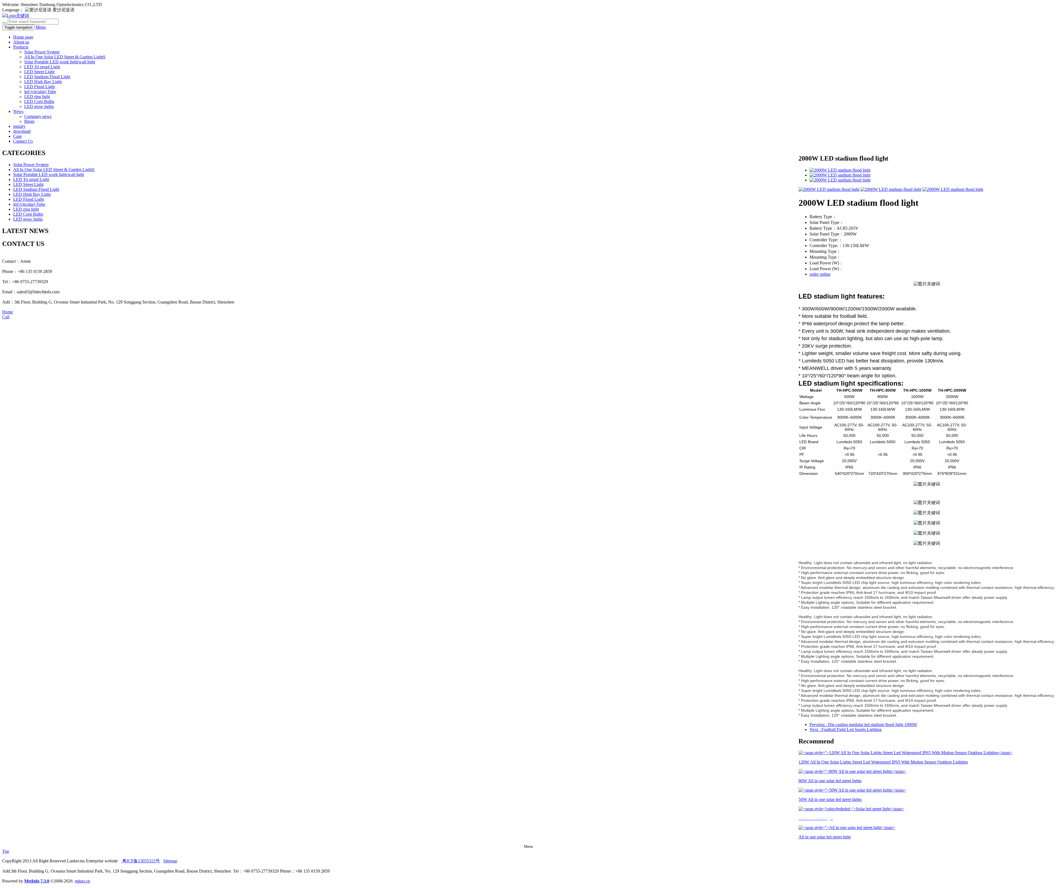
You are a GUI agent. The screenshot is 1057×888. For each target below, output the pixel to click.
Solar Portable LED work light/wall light (59, 61)
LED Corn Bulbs (39, 101)
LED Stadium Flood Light (47, 76)
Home (7, 312)
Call (5, 317)
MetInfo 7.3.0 (36, 881)
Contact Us (23, 141)
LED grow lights (39, 106)
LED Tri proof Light (42, 66)
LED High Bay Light (43, 81)
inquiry (19, 126)
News (18, 111)
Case (17, 136)
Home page (23, 37)
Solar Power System (41, 52)
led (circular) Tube (40, 91)
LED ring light (37, 96)
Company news (37, 116)
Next (846, 729)
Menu (41, 27)
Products (20, 47)
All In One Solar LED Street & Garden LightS (64, 57)
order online (820, 274)
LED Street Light (39, 71)
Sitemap (170, 861)
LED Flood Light (39, 86)
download (22, 131)
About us (21, 42)
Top (5, 851)
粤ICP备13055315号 (140, 861)
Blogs (29, 121)
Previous (863, 724)
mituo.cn (82, 881)
